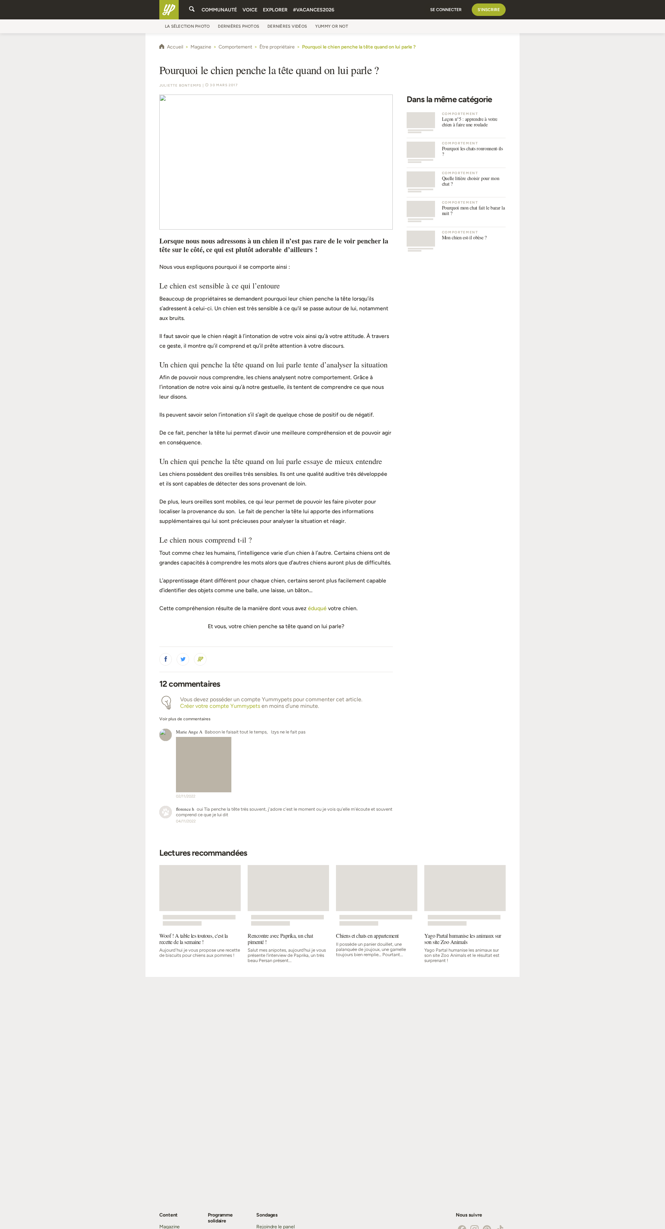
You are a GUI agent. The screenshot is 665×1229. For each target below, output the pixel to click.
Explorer (275, 10)
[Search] (191, 9)
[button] (165, 659)
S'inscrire (489, 9)
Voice (249, 10)
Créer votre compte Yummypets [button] (220, 706)
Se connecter (446, 9)
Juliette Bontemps (180, 85)
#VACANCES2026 (313, 10)
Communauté (219, 10)
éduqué (317, 608)
